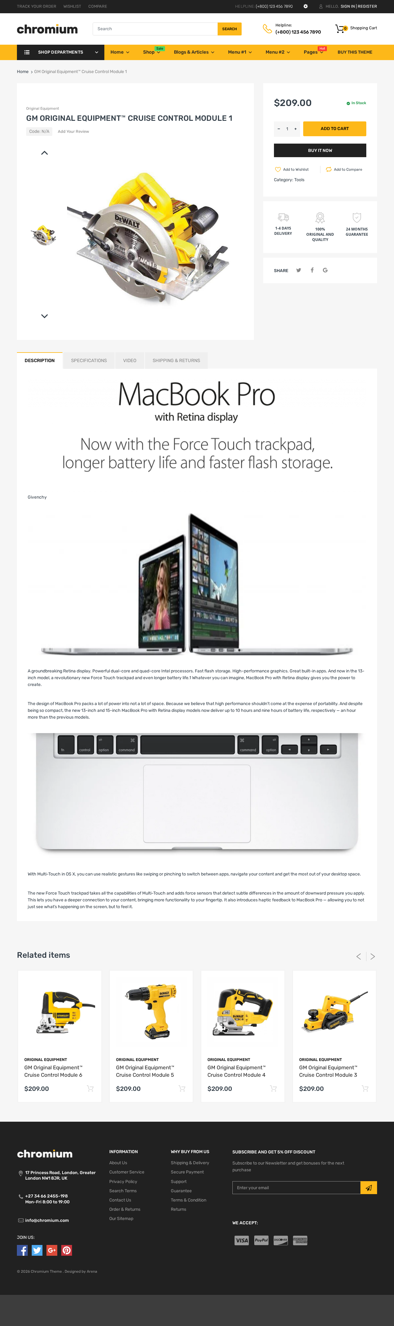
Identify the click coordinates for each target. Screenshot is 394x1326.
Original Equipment (42, 108)
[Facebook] (312, 270)
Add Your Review (73, 131)
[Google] (325, 270)
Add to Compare (348, 169)
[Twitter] (299, 270)
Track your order (36, 6)
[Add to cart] (90, 1088)
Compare (97, 6)
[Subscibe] (368, 1187)
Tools (299, 179)
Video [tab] (129, 360)
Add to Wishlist (296, 169)
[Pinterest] (66, 1250)
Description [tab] (40, 360)
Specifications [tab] (89, 360)
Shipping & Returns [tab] (176, 360)
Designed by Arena (81, 1271)
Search (229, 29)
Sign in (348, 6)
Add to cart (335, 128)
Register (367, 6)
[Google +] (51, 1250)
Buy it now (320, 150)
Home (23, 71)
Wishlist (72, 6)
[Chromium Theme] (47, 28)
